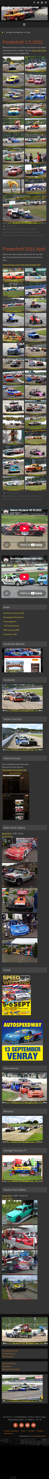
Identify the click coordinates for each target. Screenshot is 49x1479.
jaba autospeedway (21, 232)
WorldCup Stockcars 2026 (13, 613)
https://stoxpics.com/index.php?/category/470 (21, 265)
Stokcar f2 (38, 499)
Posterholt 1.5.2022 (23, 42)
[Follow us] (42, 2)
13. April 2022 (14, 493)
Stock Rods (6, 1366)
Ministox (31, 496)
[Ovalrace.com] (34, 2)
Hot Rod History (8, 1354)
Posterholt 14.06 (10, 634)
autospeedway (20, 229)
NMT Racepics (7, 1356)
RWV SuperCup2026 (11, 630)
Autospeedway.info (10, 1351)
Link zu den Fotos (38, 50)
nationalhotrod (34, 232)
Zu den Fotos (7, 836)
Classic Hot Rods (8, 1363)
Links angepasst (9, 621)
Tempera (33, 1436)
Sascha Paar (7, 1196)
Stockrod (31, 499)
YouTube (31, 1431)
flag (22, 496)
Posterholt (18, 235)
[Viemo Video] (46, 2)
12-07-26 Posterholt (11, 626)
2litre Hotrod (9, 229)
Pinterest (40, 1431)
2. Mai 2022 (13, 226)
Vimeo (23, 1431)
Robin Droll (6, 833)
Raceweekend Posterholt (13, 617)
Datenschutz (8, 1433)
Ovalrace (10, 235)
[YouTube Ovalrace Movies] (38, 2)
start (25, 499)
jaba (12, 232)
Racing (24, 235)
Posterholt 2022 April (24, 248)
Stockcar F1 (32, 235)
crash (18, 496)
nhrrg (5, 235)
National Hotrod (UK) (10, 1369)
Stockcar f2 (40, 235)
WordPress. (42, 1436)
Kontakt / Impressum (11, 1431)
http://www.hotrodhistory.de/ (14, 770)
